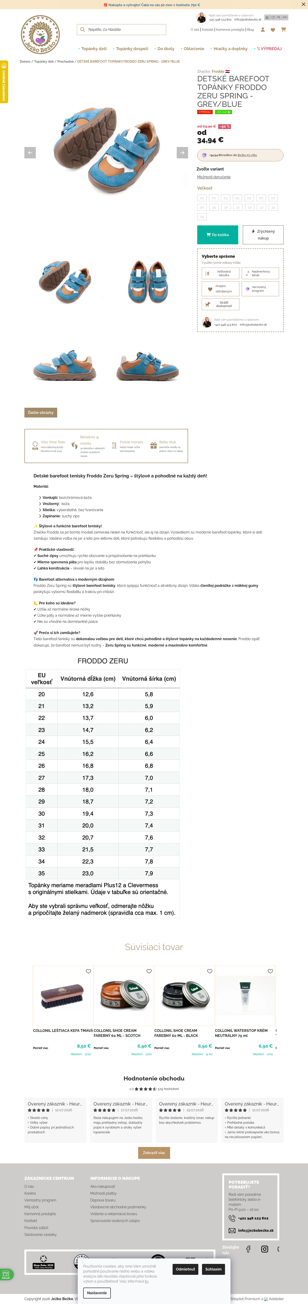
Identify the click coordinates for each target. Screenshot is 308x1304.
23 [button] (225, 198)
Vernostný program (40, 1200)
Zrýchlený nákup (265, 234)
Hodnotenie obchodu (154, 1078)
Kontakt (207, 29)
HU (285, 17)
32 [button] (250, 207)
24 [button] (237, 198)
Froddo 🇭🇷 (221, 71)
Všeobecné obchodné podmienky (118, 1207)
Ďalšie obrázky (41, 412)
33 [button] (261, 207)
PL (279, 17)
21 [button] (202, 198)
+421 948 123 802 (220, 19)
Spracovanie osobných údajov (115, 1221)
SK (267, 17)
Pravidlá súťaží (36, 1228)
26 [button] (261, 198)
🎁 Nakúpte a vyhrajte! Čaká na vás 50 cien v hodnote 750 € (151, 5)
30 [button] (226, 207)
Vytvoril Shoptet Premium (238, 1299)
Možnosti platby (103, 1193)
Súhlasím (213, 1269)
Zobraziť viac (154, 1153)
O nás (195, 29)
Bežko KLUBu (247, 155)
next (280, 1010)
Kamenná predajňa (230, 29)
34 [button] (273, 207)
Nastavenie (97, 1293)
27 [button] (273, 198)
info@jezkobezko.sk (247, 19)
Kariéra (30, 1193)
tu (146, 1281)
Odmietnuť (185, 1269)
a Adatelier (272, 1299)
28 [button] (202, 207)
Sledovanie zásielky (40, 1234)
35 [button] (202, 216)
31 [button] (238, 207)
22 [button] (214, 198)
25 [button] (249, 198)
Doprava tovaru (102, 1200)
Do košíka (220, 234)
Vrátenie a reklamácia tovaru (113, 1214)
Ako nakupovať (102, 1186)
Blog (250, 29)
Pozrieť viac (40, 1048)
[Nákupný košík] (284, 29)
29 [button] (214, 207)
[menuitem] (94, 49)
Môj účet (31, 1207)
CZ (273, 17)
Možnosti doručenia (213, 177)
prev (28, 1010)
